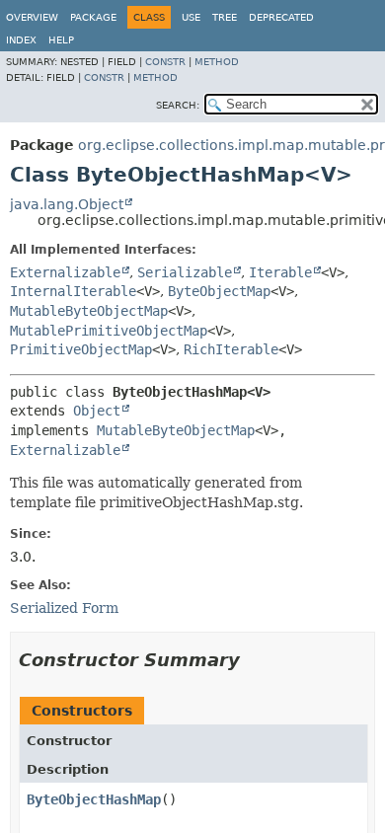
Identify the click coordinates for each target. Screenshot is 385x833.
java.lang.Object (66, 204)
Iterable (280, 272)
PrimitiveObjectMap (81, 349)
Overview (32, 17)
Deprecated (281, 17)
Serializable (184, 272)
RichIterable (231, 349)
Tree (224, 17)
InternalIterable (73, 291)
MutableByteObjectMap (89, 311)
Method (216, 61)
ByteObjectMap (219, 291)
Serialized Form (64, 608)
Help (61, 40)
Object (96, 410)
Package (93, 17)
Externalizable (65, 272)
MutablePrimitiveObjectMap (108, 331)
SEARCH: (177, 105)
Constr (165, 61)
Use (191, 17)
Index (21, 40)
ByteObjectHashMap (94, 799)
